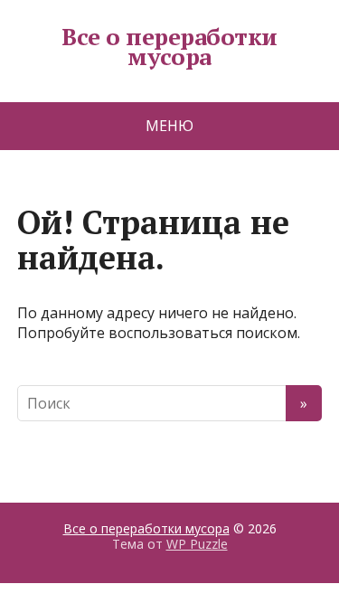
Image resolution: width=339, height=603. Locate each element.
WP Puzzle (197, 543)
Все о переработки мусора (169, 46)
